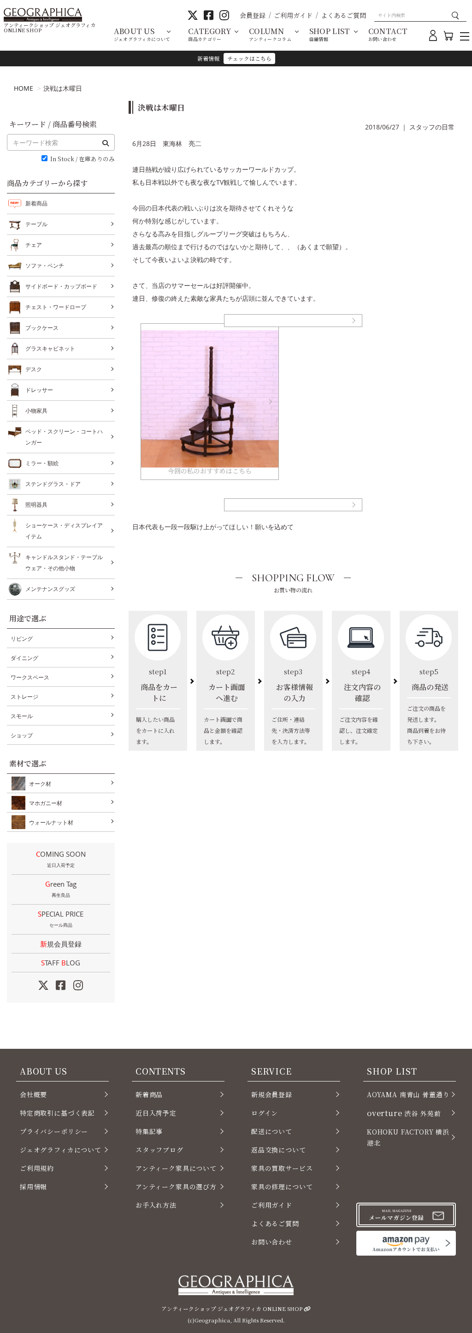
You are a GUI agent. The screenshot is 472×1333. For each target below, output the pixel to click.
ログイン (264, 1112)
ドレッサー (39, 389)
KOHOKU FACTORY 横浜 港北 (408, 1137)
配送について (271, 1131)
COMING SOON (61, 858)
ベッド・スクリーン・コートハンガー (64, 437)
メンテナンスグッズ (50, 588)
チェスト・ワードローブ (55, 307)
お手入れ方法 (156, 1205)
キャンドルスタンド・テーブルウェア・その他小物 (64, 563)
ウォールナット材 (51, 822)
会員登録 (253, 15)
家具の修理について (282, 1186)
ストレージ (24, 697)
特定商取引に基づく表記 (57, 1112)
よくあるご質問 (343, 15)
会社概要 (33, 1094)
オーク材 (40, 784)
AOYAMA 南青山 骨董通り (408, 1094)
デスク (33, 369)
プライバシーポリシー (54, 1131)
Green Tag (61, 888)
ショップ (22, 735)
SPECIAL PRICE (60, 918)
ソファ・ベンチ (44, 265)
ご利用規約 (37, 1168)
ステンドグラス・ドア (53, 483)
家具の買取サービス (282, 1168)
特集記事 (149, 1131)
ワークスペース (30, 677)
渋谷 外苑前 (404, 1112)
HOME (23, 88)
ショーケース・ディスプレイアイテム (64, 531)
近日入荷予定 (156, 1112)
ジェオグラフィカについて (60, 1149)
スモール (22, 716)
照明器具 (36, 504)
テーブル (36, 224)
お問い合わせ (271, 1241)
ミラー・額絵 (42, 463)
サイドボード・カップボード (61, 286)
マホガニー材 (45, 803)
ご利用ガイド (293, 15)
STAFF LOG (60, 962)
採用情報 (33, 1186)
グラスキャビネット (50, 348)
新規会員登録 (61, 943)
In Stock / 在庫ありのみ (82, 159)
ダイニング (24, 658)
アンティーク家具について (176, 1168)
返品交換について (278, 1149)
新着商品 (36, 203)
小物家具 (36, 410)
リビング (22, 639)
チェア (33, 244)
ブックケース (42, 327)
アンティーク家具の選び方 (176, 1186)
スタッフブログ (159, 1149)
